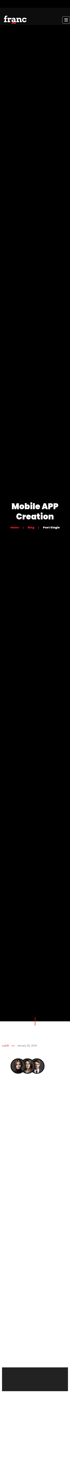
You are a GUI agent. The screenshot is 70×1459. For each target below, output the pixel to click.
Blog (31, 527)
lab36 (5, 1046)
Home (15, 527)
